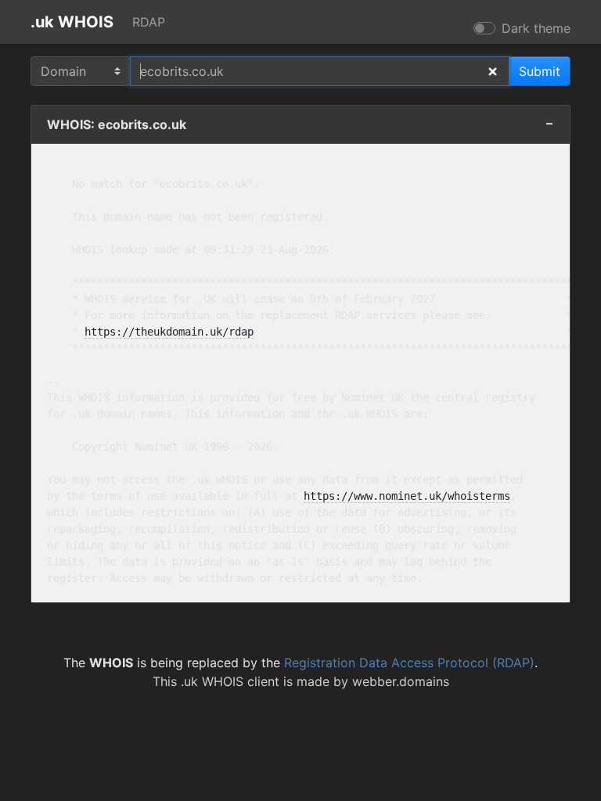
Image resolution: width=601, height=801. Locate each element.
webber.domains (400, 681)
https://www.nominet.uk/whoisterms (407, 496)
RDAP (148, 22)
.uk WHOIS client (230, 681)
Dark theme (536, 28)
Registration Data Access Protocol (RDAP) (409, 662)
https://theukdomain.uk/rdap (169, 331)
